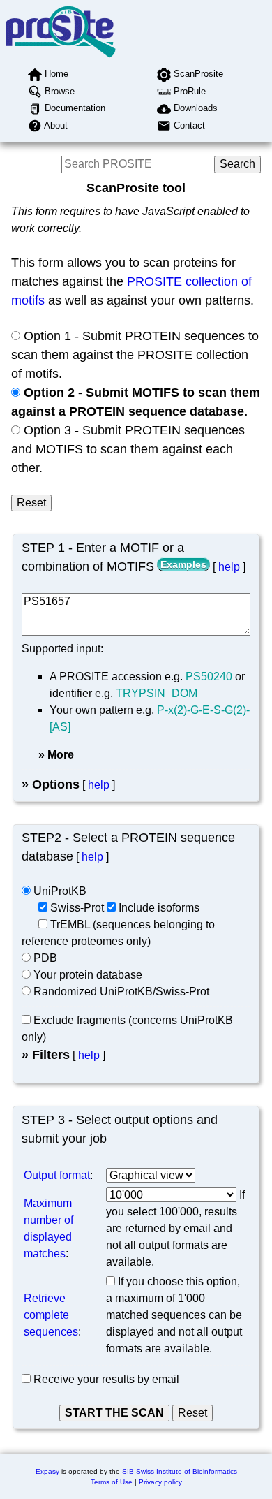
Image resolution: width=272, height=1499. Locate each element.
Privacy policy (160, 1482)
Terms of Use (112, 1482)
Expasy (47, 1471)
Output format (57, 1175)
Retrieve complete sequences (51, 1315)
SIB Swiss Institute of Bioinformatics (179, 1471)
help (229, 567)
